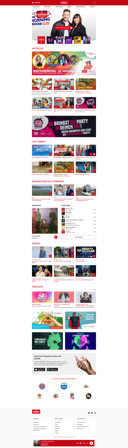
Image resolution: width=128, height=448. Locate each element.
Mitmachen (48, 6)
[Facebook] (37, 2)
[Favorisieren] (87, 443)
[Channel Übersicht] (80, 443)
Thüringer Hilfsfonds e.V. (83, 426)
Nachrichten (59, 6)
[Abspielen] (91, 443)
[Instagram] (34, 2)
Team (56, 424)
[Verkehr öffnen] (39, 3)
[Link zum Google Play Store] (52, 370)
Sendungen (57, 422)
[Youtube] (32, 2)
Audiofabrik (79, 424)
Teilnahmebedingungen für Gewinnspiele (39, 429)
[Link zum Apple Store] (39, 370)
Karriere (57, 428)
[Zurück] (92, 290)
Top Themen (36, 6)
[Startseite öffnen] (64, 3)
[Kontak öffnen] (93, 3)
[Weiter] (95, 290)
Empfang (57, 426)
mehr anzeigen (79, 237)
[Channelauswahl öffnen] (95, 3)
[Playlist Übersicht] (84, 443)
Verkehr (69, 6)
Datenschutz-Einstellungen (39, 426)
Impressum (36, 422)
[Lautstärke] (77, 443)
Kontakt (57, 433)
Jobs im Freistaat (81, 422)
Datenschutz (36, 424)
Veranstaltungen (80, 6)
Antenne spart (80, 428)
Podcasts (92, 6)
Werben (57, 430)
